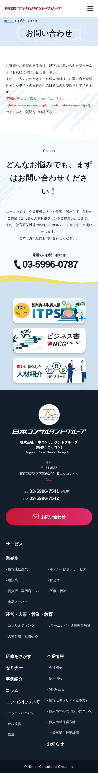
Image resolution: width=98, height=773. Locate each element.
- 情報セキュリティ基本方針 (68, 700)
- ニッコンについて (20, 713)
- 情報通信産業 (17, 569)
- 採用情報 (54, 678)
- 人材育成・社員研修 (22, 636)
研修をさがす (18, 656)
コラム (12, 690)
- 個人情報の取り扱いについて (69, 711)
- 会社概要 (54, 667)
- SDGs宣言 (55, 689)
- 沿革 (10, 735)
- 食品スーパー (17, 602)
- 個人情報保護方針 (61, 722)
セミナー (14, 668)
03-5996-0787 (50, 264)
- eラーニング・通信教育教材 (68, 625)
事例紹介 (14, 679)
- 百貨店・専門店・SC (22, 591)
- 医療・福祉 (57, 591)
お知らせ (55, 744)
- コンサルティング (20, 625)
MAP (49, 479)
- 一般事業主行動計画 (63, 733)
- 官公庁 (54, 580)
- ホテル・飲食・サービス (67, 569)
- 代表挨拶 (13, 724)
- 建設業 (12, 580)
